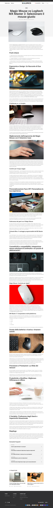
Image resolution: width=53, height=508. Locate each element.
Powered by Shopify (13, 505)
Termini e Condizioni (23, 495)
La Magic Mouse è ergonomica (29, 95)
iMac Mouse (22, 92)
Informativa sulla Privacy (24, 497)
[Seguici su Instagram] (7, 502)
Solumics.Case (7, 495)
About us (12, 3)
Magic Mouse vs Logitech (17, 44)
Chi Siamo (14, 495)
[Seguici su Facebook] (5, 502)
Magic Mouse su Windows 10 (16, 311)
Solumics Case (7, 3)
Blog (13, 497)
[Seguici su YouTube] (9, 502)
